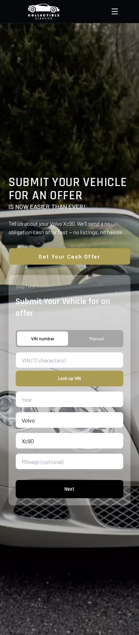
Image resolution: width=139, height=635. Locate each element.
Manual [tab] (96, 338)
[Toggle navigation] (115, 11)
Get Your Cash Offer (69, 256)
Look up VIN (69, 378)
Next (69, 489)
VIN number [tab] (43, 338)
